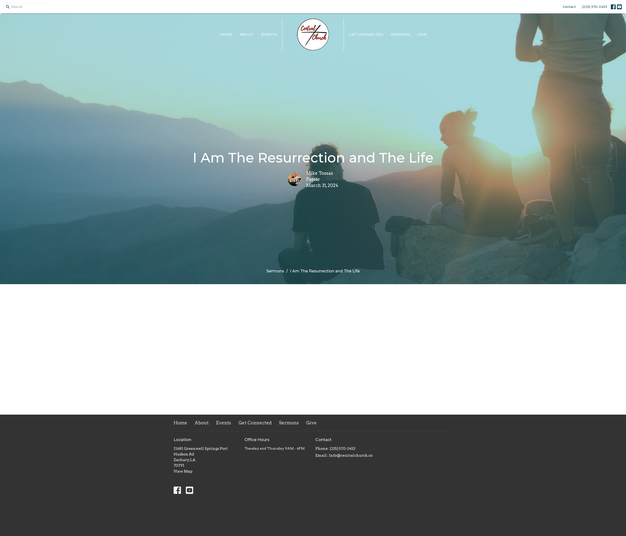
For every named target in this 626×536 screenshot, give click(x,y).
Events (269, 34)
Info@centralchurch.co (351, 455)
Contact (569, 7)
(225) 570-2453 (594, 7)
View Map (183, 471)
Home (226, 34)
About (246, 34)
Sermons (400, 34)
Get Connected (366, 34)
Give (422, 34)
